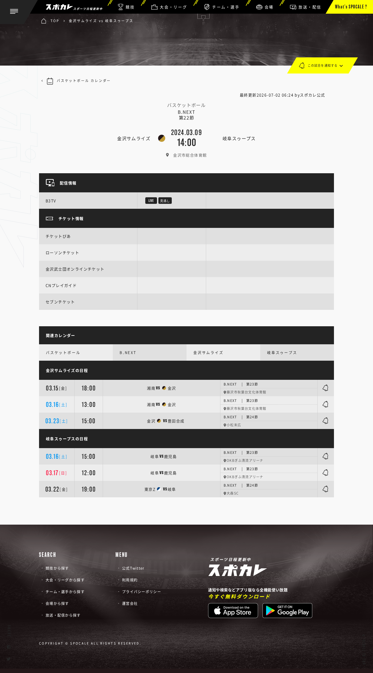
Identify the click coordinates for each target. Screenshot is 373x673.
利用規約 (130, 579)
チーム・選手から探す (65, 591)
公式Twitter (133, 568)
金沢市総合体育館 (190, 155)
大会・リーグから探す (65, 579)
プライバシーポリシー (141, 591)
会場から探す (57, 603)
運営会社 (130, 603)
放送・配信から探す (63, 615)
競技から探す (57, 568)
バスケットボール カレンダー (84, 80)
